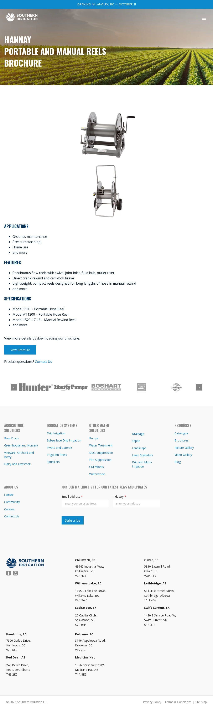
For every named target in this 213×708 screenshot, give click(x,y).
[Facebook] (8, 573)
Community (12, 502)
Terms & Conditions (178, 702)
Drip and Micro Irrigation (142, 464)
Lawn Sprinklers (142, 455)
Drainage (138, 434)
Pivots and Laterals (60, 448)
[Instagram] (15, 573)
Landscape (139, 448)
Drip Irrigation (56, 433)
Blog (178, 462)
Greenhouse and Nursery (21, 445)
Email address (72, 496)
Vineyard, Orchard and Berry (19, 455)
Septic (136, 441)
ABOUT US (11, 487)
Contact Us (43, 361)
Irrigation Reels (57, 455)
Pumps (94, 438)
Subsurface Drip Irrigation (64, 440)
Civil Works (96, 467)
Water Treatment (101, 445)
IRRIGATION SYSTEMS (62, 425)
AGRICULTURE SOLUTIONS (14, 428)
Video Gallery (183, 455)
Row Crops (11, 438)
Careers (9, 509)
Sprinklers (53, 462)
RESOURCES (183, 425)
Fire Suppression (100, 460)
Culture (9, 495)
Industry (119, 496)
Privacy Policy (152, 702)
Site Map (201, 702)
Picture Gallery (184, 448)
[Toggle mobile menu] (204, 18)
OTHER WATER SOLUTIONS (99, 428)
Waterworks (97, 474)
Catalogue (181, 433)
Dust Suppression (101, 453)
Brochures (181, 440)
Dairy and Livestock (17, 464)
